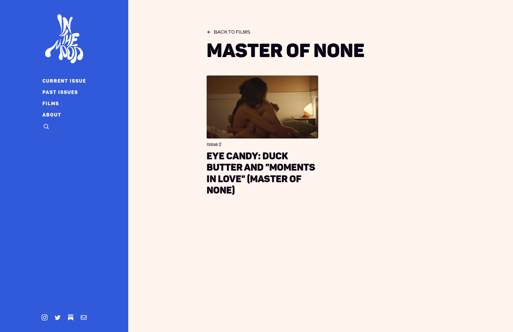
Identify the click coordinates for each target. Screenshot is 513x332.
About (51, 115)
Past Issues (60, 92)
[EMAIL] (84, 317)
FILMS (50, 103)
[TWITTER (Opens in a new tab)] (57, 317)
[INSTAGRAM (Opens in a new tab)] (44, 317)
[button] (46, 127)
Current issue (64, 81)
